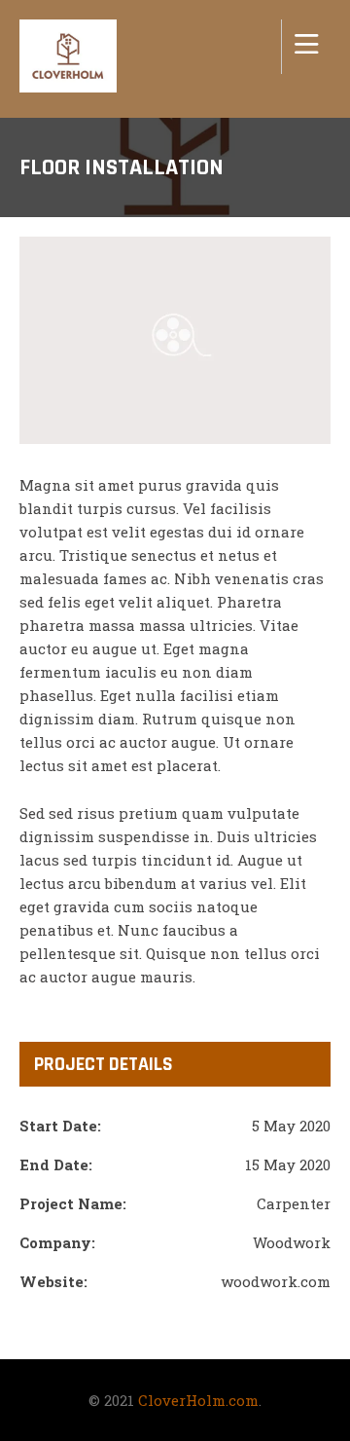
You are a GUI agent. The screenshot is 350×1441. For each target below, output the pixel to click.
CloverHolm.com (198, 1400)
